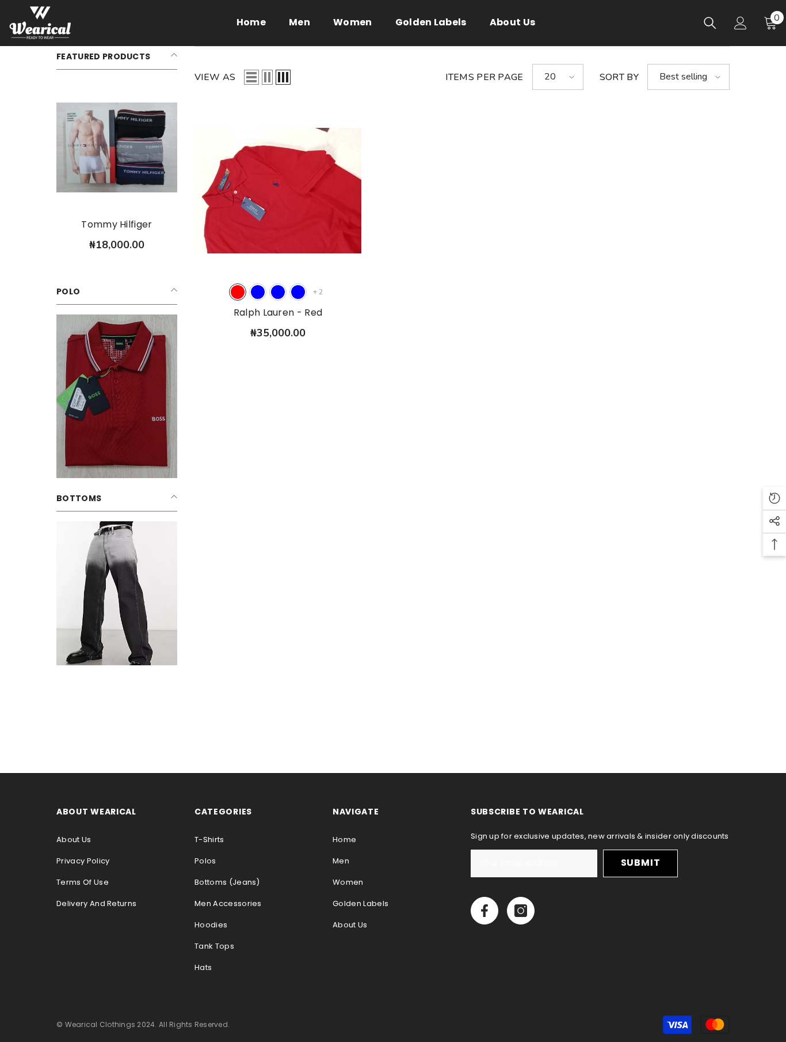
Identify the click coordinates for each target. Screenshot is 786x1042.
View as (214, 77)
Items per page (484, 77)
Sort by (619, 77)
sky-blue (278, 292)
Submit (641, 862)
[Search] (710, 23)
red (237, 292)
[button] (251, 77)
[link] (116, 396)
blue (257, 292)
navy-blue (298, 292)
